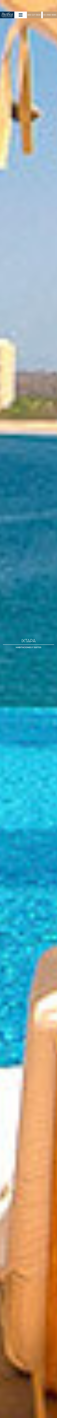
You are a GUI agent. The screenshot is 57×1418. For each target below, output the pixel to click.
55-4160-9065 (49, 15)
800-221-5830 (34, 15)
